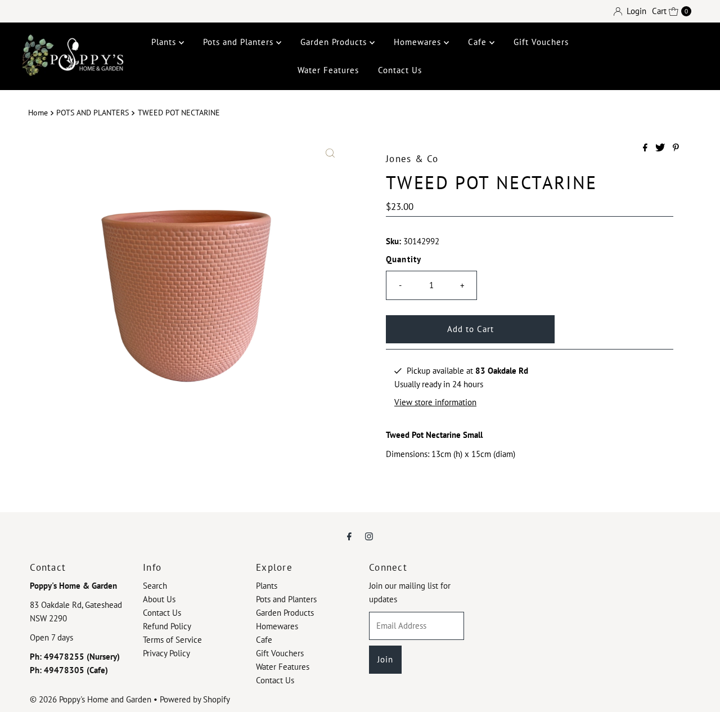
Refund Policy (167, 626)
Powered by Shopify (195, 699)
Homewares (419, 42)
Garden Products (335, 42)
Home (38, 113)
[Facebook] (349, 536)
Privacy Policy (166, 653)
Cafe (478, 42)
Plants (165, 42)
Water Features (328, 70)
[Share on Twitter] (661, 148)
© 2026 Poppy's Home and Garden (90, 699)
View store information (435, 402)
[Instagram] (369, 536)
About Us (159, 599)
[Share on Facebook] (646, 148)
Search (155, 585)
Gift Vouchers (541, 42)
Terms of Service (172, 639)
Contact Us (400, 70)
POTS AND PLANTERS (92, 113)
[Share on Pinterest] (676, 148)
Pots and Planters (239, 42)
